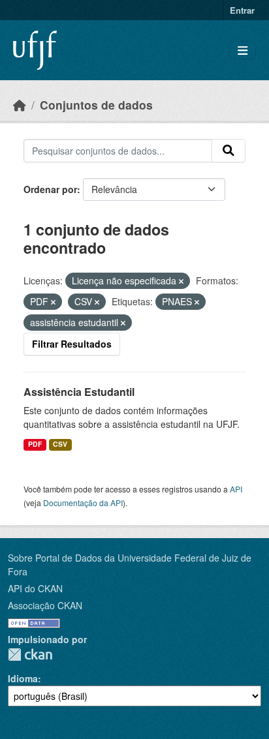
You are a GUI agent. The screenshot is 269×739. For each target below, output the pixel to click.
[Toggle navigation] (242, 50)
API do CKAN (35, 588)
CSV (60, 444)
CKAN (30, 654)
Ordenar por (50, 189)
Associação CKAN (45, 605)
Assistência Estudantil (79, 391)
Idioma (23, 678)
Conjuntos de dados (96, 105)
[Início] (19, 105)
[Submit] (228, 150)
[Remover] (181, 281)
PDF (35, 444)
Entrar (242, 10)
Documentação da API (83, 502)
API (236, 488)
